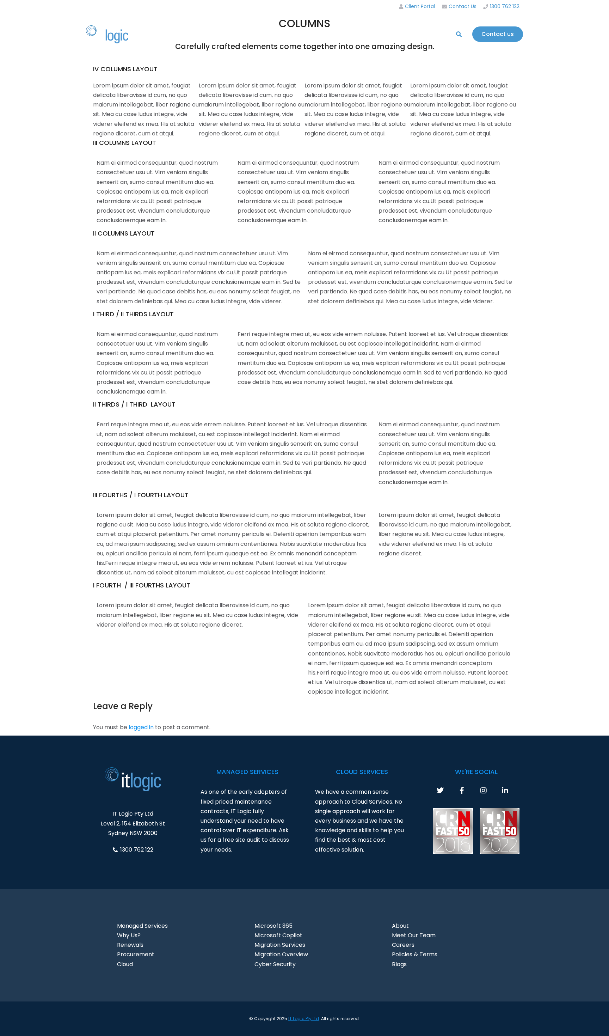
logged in (141, 727)
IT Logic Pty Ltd (303, 1019)
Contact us (497, 34)
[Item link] (447, 790)
